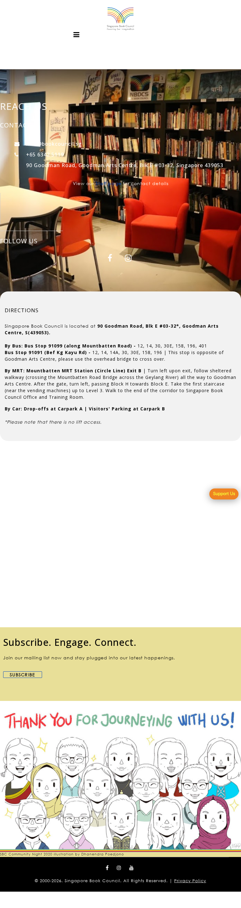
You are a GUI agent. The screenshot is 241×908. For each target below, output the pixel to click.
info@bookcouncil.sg (54, 143)
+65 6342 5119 (45, 154)
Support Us (224, 493)
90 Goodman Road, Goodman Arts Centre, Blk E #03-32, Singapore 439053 (124, 165)
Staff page (108, 183)
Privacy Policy (190, 880)
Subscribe (22, 675)
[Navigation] (76, 34)
